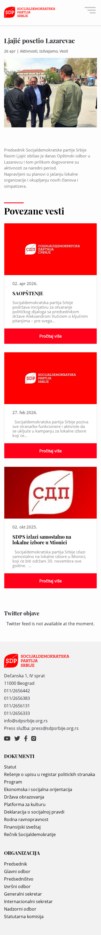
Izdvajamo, (49, 51)
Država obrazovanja (24, 797)
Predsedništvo (18, 879)
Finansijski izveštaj (22, 827)
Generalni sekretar (23, 894)
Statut (10, 767)
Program (13, 782)
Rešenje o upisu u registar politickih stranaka (49, 774)
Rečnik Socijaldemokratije (30, 834)
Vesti (64, 51)
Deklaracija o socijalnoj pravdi (34, 812)
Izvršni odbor (17, 886)
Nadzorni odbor (20, 909)
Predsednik (15, 864)
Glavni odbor (17, 871)
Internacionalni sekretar (28, 901)
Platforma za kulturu (25, 804)
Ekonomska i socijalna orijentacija (38, 789)
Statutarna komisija (24, 916)
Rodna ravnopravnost (26, 819)
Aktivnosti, (29, 51)
